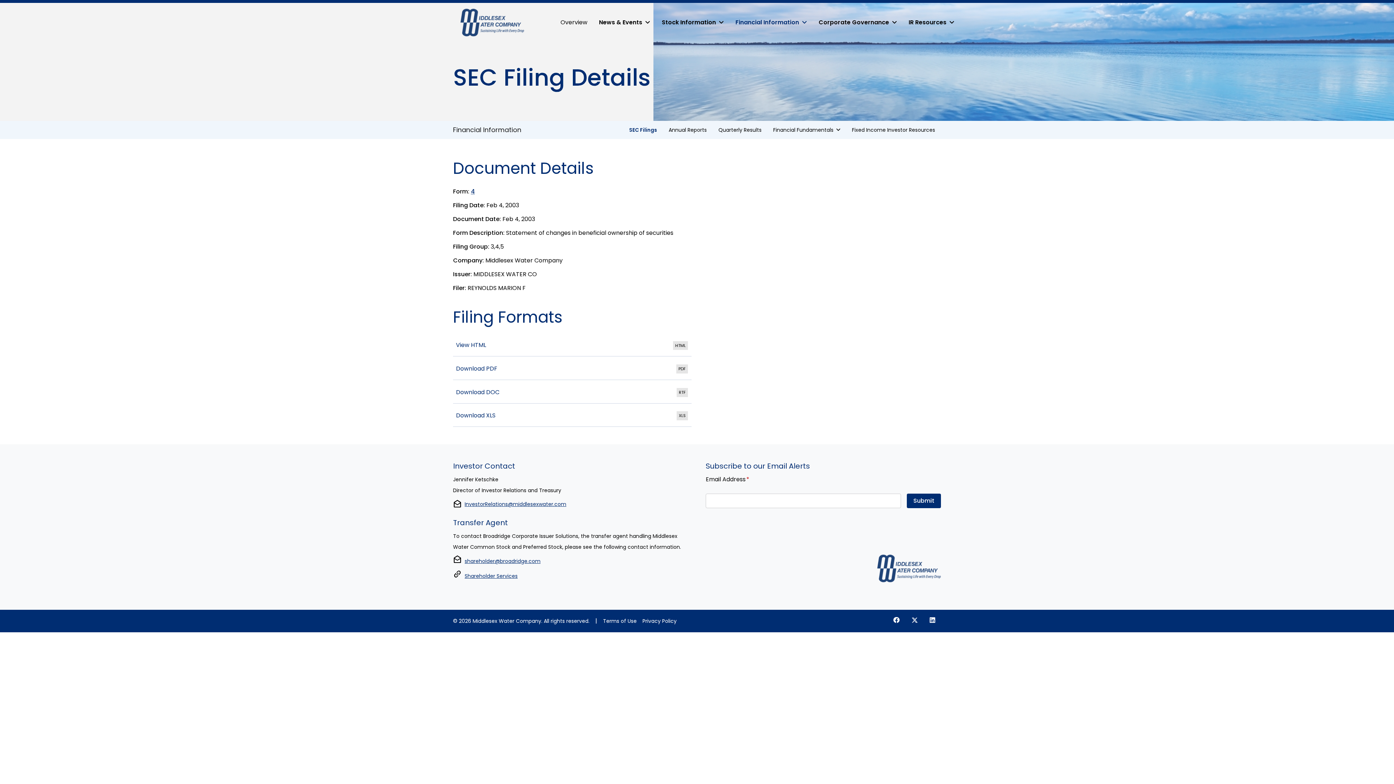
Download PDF (572, 369)
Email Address (727, 479)
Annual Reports (688, 130)
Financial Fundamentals (803, 130)
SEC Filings (643, 130)
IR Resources (927, 22)
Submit (923, 501)
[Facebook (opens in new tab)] (897, 620)
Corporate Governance (854, 22)
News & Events (620, 22)
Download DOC (572, 392)
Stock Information (689, 22)
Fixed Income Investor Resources (893, 130)
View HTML (572, 345)
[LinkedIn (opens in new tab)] (932, 620)
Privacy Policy (660, 621)
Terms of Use (620, 621)
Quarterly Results (740, 130)
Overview (574, 22)
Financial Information (767, 22)
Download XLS (572, 416)
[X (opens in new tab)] (915, 620)
